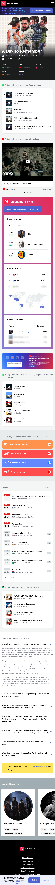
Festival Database (28, 868)
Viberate (9, 3)
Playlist (11, 326)
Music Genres (27, 858)
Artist (19, 226)
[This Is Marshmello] (9, 412)
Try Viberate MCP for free (41, 11)
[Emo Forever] (9, 396)
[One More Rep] (9, 420)
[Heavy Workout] (9, 387)
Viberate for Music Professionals (27, 874)
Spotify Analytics (27, 871)
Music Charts (27, 861)
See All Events (9, 577)
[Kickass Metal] (9, 404)
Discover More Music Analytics (22, 209)
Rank (10, 226)
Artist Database (27, 864)
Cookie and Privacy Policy (16, 882)
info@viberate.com (40, 767)
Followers (40, 326)
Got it (34, 880)
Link (29, 332)
